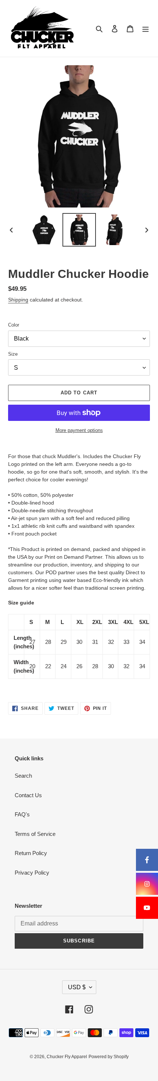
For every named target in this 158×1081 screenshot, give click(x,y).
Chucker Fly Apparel (67, 1056)
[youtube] (147, 908)
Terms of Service (35, 834)
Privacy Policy (32, 872)
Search (23, 776)
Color (13, 325)
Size (13, 354)
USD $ (77, 987)
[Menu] (145, 28)
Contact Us (28, 795)
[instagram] (147, 884)
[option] (44, 229)
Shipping (18, 300)
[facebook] (147, 860)
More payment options (79, 430)
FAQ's (22, 814)
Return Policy (31, 853)
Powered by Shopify (109, 1056)
